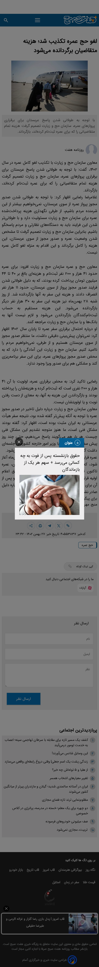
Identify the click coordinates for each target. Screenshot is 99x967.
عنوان (69, 443)
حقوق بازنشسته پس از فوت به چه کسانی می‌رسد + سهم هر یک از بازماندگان (50, 462)
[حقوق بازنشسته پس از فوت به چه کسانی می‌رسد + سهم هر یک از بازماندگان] (50, 495)
